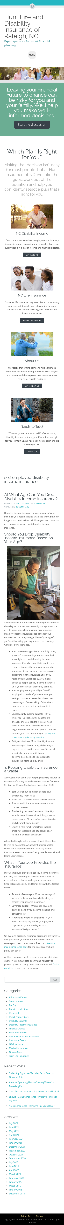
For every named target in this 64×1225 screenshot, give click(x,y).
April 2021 (14, 1135)
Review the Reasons (32, 320)
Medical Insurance (18, 1048)
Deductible (14, 1013)
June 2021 (14, 1127)
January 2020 (15, 1181)
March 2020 (15, 1174)
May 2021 (14, 1131)
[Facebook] (32, 6)
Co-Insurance (16, 1001)
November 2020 (17, 1150)
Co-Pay (12, 1005)
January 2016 (15, 1189)
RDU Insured (40, 503)
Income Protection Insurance (24, 1036)
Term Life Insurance (19, 1055)
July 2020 (13, 1162)
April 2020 (14, 1170)
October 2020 (16, 1154)
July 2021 (13, 1123)
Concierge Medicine (19, 1009)
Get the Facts (32, 254)
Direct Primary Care (19, 1016)
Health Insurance (17, 1032)
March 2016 (15, 1185)
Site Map (40, 1216)
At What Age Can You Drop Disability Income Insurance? (31, 496)
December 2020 (17, 1146)
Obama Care (15, 1052)
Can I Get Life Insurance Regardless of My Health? (34, 1091)
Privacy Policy (27, 1216)
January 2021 (15, 1142)
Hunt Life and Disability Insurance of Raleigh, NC (23, 26)
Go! (55, 979)
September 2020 (17, 1158)
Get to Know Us (32, 385)
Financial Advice (17, 1028)
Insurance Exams (17, 1040)
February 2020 (16, 1178)
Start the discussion (32, 124)
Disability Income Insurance (23, 1024)
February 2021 (16, 1138)
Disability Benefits (18, 1020)
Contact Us (32, 451)
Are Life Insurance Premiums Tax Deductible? (31, 1105)
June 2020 (14, 1166)
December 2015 (17, 1193)
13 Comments (22, 506)
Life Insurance (16, 1044)
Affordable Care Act (19, 997)
